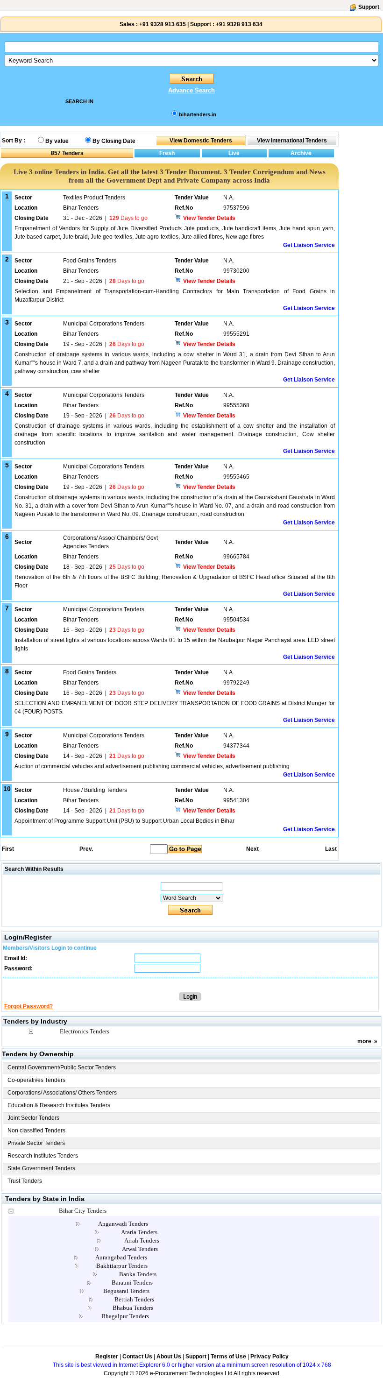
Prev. (86, 849)
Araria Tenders (139, 1232)
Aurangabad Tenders (121, 1257)
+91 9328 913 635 (162, 24)
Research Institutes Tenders (42, 1155)
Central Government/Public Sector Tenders (61, 1067)
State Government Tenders (41, 1168)
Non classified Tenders (36, 1130)
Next (252, 849)
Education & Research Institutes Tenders (58, 1105)
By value (57, 141)
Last (331, 849)
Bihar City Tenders (82, 1210)
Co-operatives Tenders (36, 1080)
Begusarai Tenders (126, 1290)
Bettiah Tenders (134, 1299)
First (7, 849)
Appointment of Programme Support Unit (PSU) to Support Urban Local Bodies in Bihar (124, 821)
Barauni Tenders (132, 1282)
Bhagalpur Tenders (125, 1316)
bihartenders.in (197, 114)
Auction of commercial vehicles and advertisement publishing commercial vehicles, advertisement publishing (152, 766)
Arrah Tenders (141, 1240)
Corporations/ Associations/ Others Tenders (62, 1092)
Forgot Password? (28, 1006)
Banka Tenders (137, 1274)
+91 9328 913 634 (239, 24)
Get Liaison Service (309, 245)
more (364, 1041)
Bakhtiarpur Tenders (122, 1265)
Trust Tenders (24, 1181)
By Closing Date (113, 141)
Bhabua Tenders (133, 1307)
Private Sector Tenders (36, 1143)
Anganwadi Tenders (123, 1223)
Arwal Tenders (140, 1248)
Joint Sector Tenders (33, 1118)
